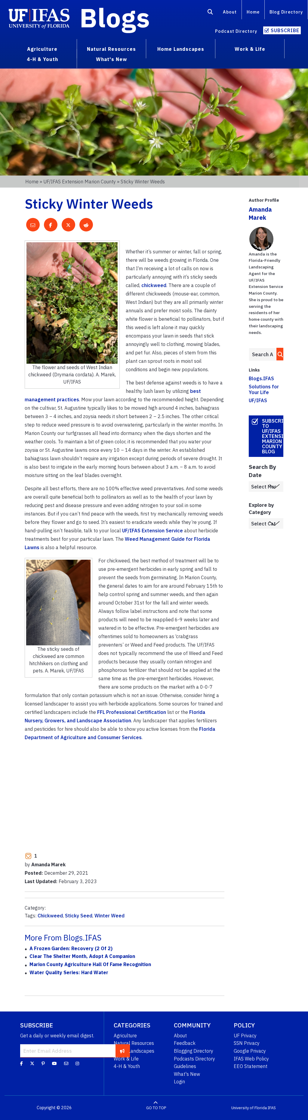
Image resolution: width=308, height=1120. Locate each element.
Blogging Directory (193, 1051)
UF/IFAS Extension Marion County (79, 182)
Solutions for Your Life (264, 389)
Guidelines (185, 1066)
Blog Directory (286, 12)
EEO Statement (250, 1066)
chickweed (153, 285)
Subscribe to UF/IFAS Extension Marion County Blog (272, 436)
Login (179, 1082)
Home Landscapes (134, 1051)
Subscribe (285, 30)
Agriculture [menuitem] (42, 49)
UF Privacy (245, 1036)
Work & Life (126, 1059)
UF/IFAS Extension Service (152, 531)
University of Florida (249, 1107)
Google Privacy (250, 1051)
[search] (279, 354)
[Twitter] (32, 1063)
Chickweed (50, 916)
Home (253, 12)
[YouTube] (54, 1063)
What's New (187, 1074)
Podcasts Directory (194, 1059)
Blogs (114, 17)
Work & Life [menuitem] (250, 49)
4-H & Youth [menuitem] (42, 59)
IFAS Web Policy (251, 1059)
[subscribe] (122, 1050)
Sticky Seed (78, 916)
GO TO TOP (156, 1107)
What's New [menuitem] (111, 59)
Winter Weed (109, 916)
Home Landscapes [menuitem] (180, 49)
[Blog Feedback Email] (66, 1063)
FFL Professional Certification (131, 712)
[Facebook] (21, 1063)
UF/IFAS (258, 400)
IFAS (272, 1107)
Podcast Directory (236, 31)
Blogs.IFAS (261, 378)
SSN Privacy (247, 1043)
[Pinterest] (43, 1063)
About (230, 12)
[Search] (210, 13)
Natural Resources (134, 1043)
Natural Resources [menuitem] (111, 49)
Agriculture (125, 1036)
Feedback (185, 1043)
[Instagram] (77, 1063)
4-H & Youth (127, 1066)
